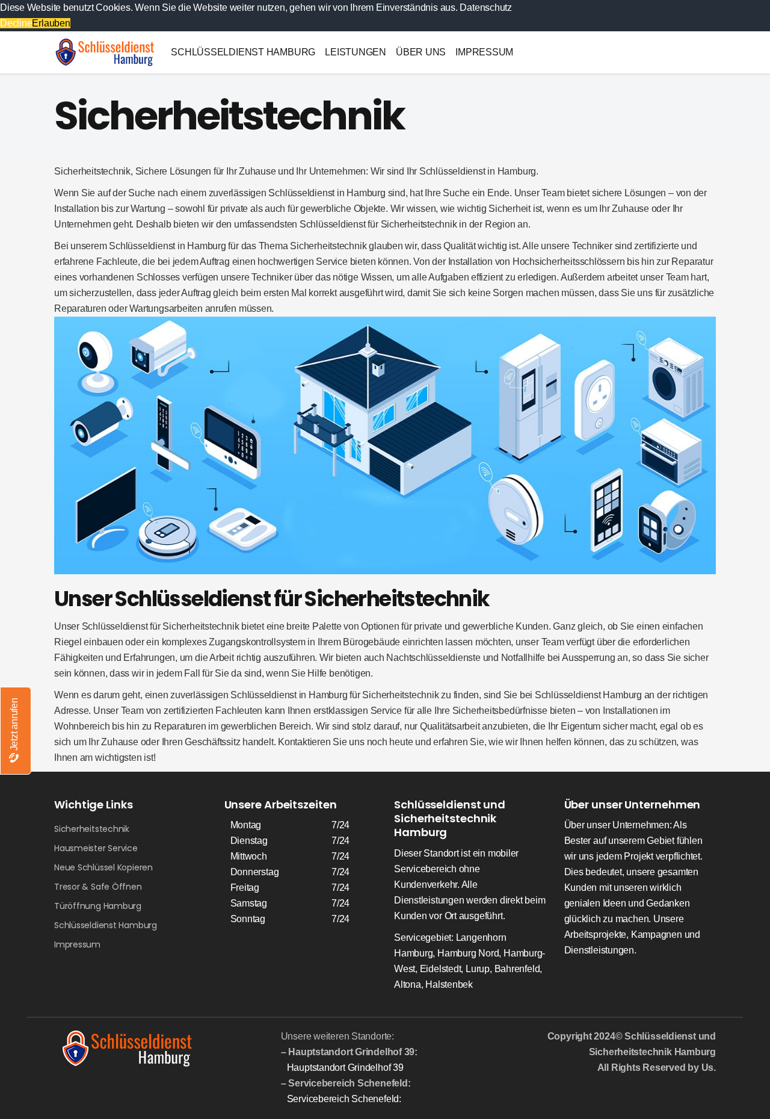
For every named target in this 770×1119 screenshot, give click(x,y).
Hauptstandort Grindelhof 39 (345, 1067)
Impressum (77, 944)
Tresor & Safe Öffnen (98, 887)
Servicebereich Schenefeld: (344, 1099)
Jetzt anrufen (14, 725)
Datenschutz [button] (486, 7)
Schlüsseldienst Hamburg (105, 925)
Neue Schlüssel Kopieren (103, 867)
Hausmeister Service (96, 848)
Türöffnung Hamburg (97, 906)
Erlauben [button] (51, 23)
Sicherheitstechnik (91, 829)
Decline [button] (16, 23)
